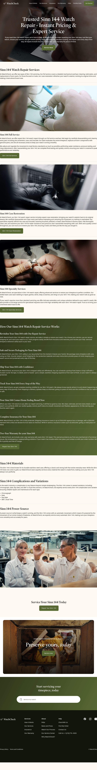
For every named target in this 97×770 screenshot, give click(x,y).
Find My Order (77, 3)
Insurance (52, 3)
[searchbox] (48, 699)
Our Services (43, 3)
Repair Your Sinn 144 (9, 446)
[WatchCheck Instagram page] (90, 719)
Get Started (88, 3)
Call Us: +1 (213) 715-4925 (68, 733)
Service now (48, 653)
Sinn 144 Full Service (9, 155)
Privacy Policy (4, 749)
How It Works (33, 3)
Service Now (48, 48)
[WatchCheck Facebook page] (85, 719)
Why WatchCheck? (48, 737)
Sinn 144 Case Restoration (11, 231)
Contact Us (62, 729)
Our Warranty (62, 3)
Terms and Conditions (16, 749)
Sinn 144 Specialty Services (12, 310)
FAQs (69, 3)
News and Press (47, 726)
